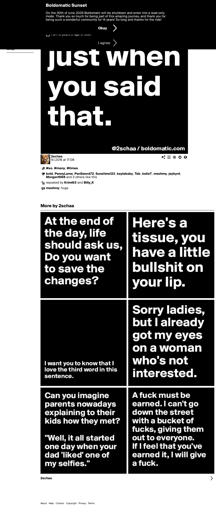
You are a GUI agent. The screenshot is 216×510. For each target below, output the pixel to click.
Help (51, 503)
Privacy (82, 503)
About (43, 503)
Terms (91, 503)
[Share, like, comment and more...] (83, 298)
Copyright (71, 503)
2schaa (56, 156)
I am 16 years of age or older (71, 34)
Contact (60, 503)
